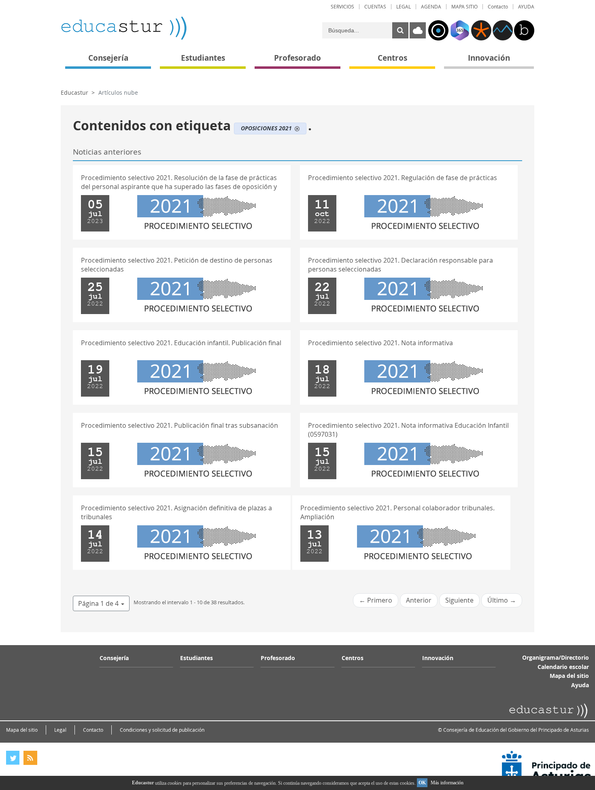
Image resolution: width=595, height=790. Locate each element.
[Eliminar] (297, 128)
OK (422, 783)
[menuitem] (342, 6)
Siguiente (459, 600)
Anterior (418, 600)
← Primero (375, 600)
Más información (447, 783)
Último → (501, 600)
